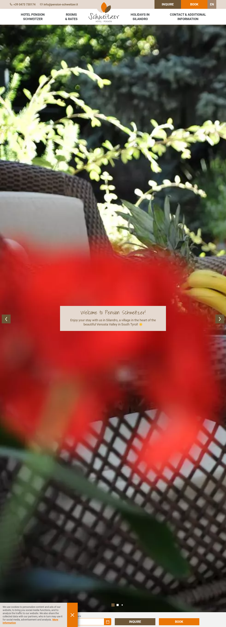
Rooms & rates (71, 17)
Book (194, 4)
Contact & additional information (188, 17)
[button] (6, 319)
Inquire (168, 4)
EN (212, 4)
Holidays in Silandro (140, 17)
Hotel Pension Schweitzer (33, 17)
